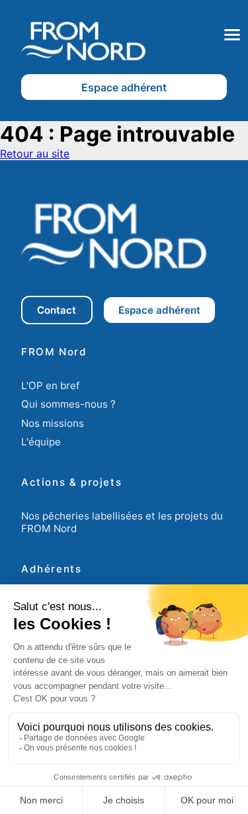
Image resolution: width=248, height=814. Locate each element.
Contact (56, 310)
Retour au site (34, 153)
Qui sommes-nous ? (68, 404)
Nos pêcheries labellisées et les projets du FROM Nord (122, 522)
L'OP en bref (50, 385)
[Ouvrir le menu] (232, 34)
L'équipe (41, 441)
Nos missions (52, 423)
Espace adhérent (124, 87)
